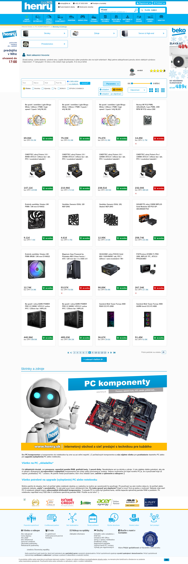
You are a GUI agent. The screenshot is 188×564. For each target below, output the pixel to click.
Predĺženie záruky (100, 542)
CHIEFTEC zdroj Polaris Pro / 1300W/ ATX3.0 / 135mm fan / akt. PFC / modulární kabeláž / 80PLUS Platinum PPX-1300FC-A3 (149, 159)
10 (96, 353)
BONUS (63, 88)
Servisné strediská (28, 542)
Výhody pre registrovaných (104, 547)
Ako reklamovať (27, 540)
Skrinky (47, 33)
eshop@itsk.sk (65, 3)
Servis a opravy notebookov (104, 540)
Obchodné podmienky (29, 543)
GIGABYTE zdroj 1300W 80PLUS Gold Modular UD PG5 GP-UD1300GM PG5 (149, 206)
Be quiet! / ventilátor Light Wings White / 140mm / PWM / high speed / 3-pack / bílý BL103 (112, 107)
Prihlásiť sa (160, 3)
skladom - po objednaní (111, 94)
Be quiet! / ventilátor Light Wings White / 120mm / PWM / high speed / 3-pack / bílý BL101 (38, 107)
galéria (151, 90)
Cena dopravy (26, 536)
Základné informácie (77, 534)
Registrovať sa (145, 3)
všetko (118, 89)
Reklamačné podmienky (30, 545)
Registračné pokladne (102, 543)
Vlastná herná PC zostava (103, 545)
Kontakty (48, 538)
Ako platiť (24, 538)
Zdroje (96, 33)
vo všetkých (74, 84)
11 (99, 353)
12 (102, 353)
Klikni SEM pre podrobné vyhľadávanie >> (114, 12)
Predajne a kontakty (99, 3)
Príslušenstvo (47, 44)
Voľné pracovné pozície (54, 536)
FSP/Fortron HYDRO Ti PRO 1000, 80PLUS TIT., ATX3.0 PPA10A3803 (147, 256)
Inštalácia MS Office (101, 538)
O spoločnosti (50, 534)
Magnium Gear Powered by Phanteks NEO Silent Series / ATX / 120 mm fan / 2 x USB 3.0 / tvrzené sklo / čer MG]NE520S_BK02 (75, 258)
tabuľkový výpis (163, 90)
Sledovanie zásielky (86, 7)
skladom (105, 89)
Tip (55, 88)
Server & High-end (146, 33)
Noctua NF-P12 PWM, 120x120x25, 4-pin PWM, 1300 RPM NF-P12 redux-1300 (147, 107)
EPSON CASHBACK (76, 88)
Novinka (37, 88)
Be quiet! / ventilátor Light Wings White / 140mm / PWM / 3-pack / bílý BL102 (75, 107)
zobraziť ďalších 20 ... (95, 359)
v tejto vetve (73, 81)
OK (166, 560)
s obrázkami (157, 90)
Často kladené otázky (67, 7)
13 (105, 353)
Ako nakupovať (26, 534)
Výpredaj (47, 88)
